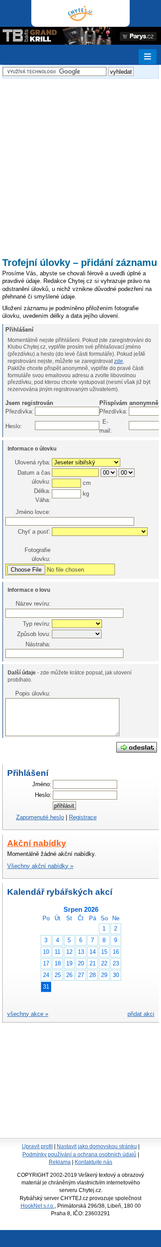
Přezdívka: (9, 411)
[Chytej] (80, 13)
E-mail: (103, 426)
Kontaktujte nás (93, 1162)
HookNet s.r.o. (38, 1206)
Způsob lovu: (34, 634)
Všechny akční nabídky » (40, 866)
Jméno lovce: (33, 512)
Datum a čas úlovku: (34, 477)
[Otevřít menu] (148, 56)
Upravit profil (37, 1146)
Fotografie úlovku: (38, 554)
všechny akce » (27, 1014)
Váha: (43, 500)
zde (118, 361)
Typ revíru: (37, 623)
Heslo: (9, 426)
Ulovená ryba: (33, 462)
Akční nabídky (36, 843)
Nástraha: (38, 644)
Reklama (60, 1162)
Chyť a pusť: (34, 531)
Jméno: (41, 784)
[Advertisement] (80, 163)
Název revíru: (33, 603)
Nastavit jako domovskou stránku (97, 1146)
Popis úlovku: (33, 693)
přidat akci (140, 1014)
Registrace (83, 817)
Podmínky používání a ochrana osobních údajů (79, 1154)
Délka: (42, 491)
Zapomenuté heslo (40, 817)
